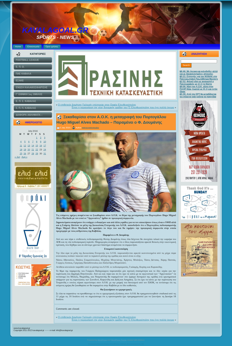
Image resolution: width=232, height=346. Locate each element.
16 (41, 145)
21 (33, 149)
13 (29, 145)
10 (45, 141)
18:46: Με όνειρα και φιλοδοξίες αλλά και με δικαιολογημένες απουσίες (199, 72)
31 (45, 153)
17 (45, 145)
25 (21, 153)
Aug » (24, 157)
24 (45, 149)
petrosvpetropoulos (90, 128)
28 (33, 153)
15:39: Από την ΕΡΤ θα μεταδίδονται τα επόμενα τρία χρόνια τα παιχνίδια (198, 95)
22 (37, 149)
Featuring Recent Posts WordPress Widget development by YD (116, 344)
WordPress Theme (119, 340)
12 (25, 145)
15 (37, 145)
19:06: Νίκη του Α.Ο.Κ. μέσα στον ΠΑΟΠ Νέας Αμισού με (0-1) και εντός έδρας (199, 89)
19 (25, 149)
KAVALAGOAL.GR (55, 30)
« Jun (17, 157)
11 (21, 145)
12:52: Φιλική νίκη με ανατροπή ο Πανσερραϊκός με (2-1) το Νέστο (197, 82)
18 (21, 149)
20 (29, 149)
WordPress (102, 340)
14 (33, 145)
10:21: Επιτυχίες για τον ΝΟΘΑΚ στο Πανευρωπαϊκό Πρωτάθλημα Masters (199, 77)
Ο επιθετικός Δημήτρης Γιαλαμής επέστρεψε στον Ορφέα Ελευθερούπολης (97, 104)
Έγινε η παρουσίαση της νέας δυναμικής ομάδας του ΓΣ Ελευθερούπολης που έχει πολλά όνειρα (123, 107)
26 (25, 153)
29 (37, 153)
